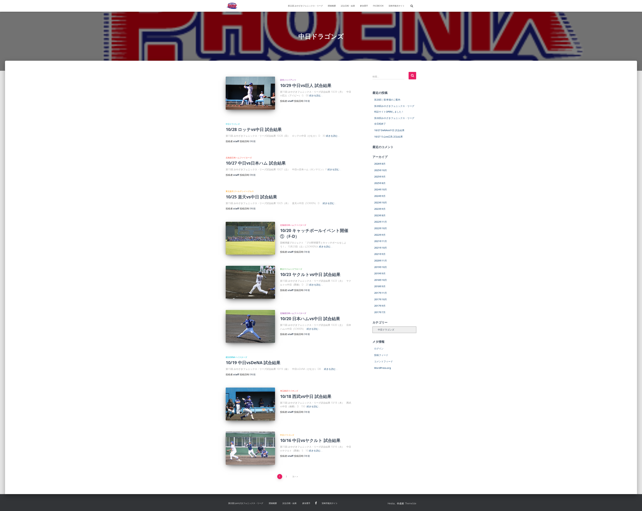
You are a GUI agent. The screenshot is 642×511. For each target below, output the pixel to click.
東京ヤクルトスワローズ (291, 269)
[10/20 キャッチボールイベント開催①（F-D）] (250, 238)
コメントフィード (383, 361)
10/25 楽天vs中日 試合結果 (251, 197)
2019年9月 (380, 273)
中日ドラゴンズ (233, 124)
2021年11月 (380, 241)
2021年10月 (380, 247)
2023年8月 (380, 215)
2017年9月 (380, 305)
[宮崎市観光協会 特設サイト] (232, 6)
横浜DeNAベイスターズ (236, 357)
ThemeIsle (410, 503)
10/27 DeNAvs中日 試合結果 (389, 130)
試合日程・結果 (348, 5)
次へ (294, 476)
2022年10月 (380, 228)
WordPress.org (382, 367)
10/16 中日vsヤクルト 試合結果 (310, 440)
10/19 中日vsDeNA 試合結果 (253, 362)
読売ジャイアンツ (288, 79)
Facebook (378, 5)
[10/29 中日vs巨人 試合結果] (250, 93)
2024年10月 (380, 189)
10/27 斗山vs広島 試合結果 (388, 136)
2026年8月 (380, 163)
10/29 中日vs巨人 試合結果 (305, 85)
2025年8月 (380, 183)
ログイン (379, 348)
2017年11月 (380, 292)
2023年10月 (380, 202)
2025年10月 (380, 170)
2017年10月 (380, 299)
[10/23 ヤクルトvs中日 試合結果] (250, 282)
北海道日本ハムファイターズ (239, 157)
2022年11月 (380, 221)
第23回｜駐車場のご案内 (387, 99)
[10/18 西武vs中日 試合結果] (250, 404)
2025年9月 (380, 176)
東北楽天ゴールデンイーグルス (240, 191)
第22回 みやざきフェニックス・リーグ (305, 5)
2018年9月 (380, 286)
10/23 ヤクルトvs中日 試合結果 (310, 274)
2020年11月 (380, 260)
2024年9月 (380, 196)
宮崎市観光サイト (397, 5)
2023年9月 (380, 208)
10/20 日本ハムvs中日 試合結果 (310, 318)
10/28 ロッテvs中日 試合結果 (254, 129)
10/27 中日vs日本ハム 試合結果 (256, 163)
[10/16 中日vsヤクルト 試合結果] (250, 448)
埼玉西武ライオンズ (289, 390)
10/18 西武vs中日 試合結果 (305, 396)
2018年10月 (380, 280)
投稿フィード (381, 355)
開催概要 (332, 5)
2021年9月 (380, 254)
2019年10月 (380, 267)
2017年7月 (380, 312)
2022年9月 (380, 234)
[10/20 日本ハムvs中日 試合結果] (250, 326)
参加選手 (364, 5)
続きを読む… (316, 95)
